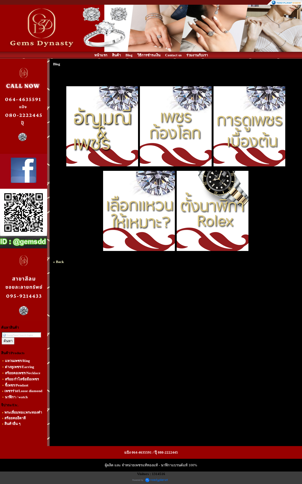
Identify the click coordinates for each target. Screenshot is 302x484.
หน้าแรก (100, 55)
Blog (129, 55)
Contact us (173, 55)
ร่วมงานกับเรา (197, 55)
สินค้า (116, 55)
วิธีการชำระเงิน (148, 55)
